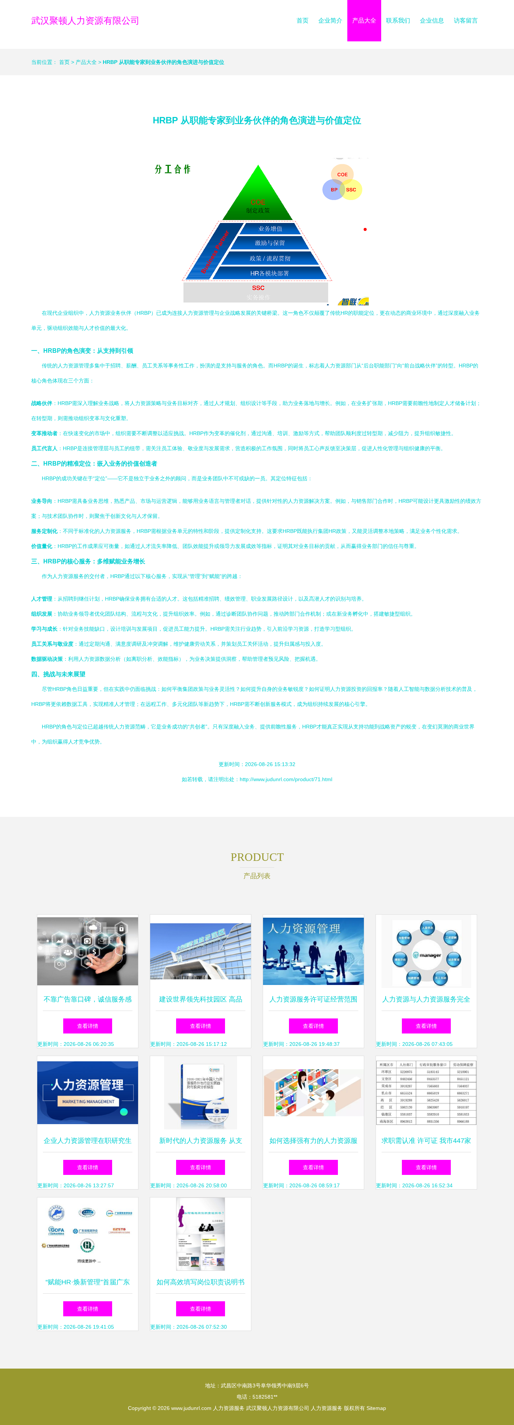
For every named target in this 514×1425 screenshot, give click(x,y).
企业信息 (432, 20)
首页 (303, 20)
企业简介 (330, 20)
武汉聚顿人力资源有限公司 (85, 20)
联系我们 (398, 20)
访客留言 (466, 20)
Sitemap (376, 1408)
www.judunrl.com (191, 1408)
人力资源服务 (229, 1408)
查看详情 (87, 1026)
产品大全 (364, 20)
